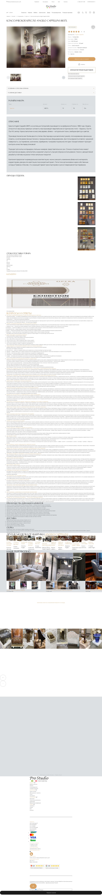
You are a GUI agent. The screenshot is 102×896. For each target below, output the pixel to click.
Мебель (35, 12)
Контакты (66, 1)
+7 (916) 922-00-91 (33, 846)
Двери (48, 12)
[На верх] (33, 886)
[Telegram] (30, 851)
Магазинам (32, 798)
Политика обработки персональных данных (63, 881)
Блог (59, 1)
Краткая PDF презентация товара (81, 70)
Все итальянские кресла (73, 73)
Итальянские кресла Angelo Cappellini (76, 76)
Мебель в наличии (33, 784)
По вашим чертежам (67, 12)
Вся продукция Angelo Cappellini (75, 78)
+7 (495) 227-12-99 (33, 844)
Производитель (76, 34)
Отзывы (31, 807)
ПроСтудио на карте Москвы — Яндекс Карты (51, 774)
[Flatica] (51, 854)
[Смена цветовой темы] (82, 12)
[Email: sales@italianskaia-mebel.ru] (78, 12)
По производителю (56, 12)
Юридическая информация (35, 803)
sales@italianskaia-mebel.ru (35, 848)
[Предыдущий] (8, 77)
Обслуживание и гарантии (35, 793)
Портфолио (36, 1)
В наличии (23, 12)
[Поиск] (86, 12)
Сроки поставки (33, 791)
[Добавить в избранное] (11, 538)
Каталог (11, 12)
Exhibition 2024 (11, 311)
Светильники (42, 12)
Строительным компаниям (35, 800)
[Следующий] (63, 77)
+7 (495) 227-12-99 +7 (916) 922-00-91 (85, 1)
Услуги (53, 1)
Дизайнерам (32, 801)
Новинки (30, 12)
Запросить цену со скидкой (82, 59)
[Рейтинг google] (52, 869)
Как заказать (45, 1)
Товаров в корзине (51, 892)
